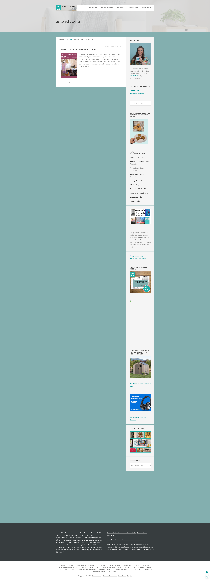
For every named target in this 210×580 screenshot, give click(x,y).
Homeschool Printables (138, 189)
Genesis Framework (110, 576)
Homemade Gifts (136, 197)
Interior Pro (96, 576)
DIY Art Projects (136, 185)
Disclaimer (111, 540)
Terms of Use (142, 533)
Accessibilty (131, 533)
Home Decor (109, 47)
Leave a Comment (88, 82)
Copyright (110, 535)
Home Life (118, 47)
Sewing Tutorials (136, 181)
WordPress (122, 576)
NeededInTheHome (66, 8)
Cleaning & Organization (139, 193)
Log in (129, 576)
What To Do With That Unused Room (79, 50)
